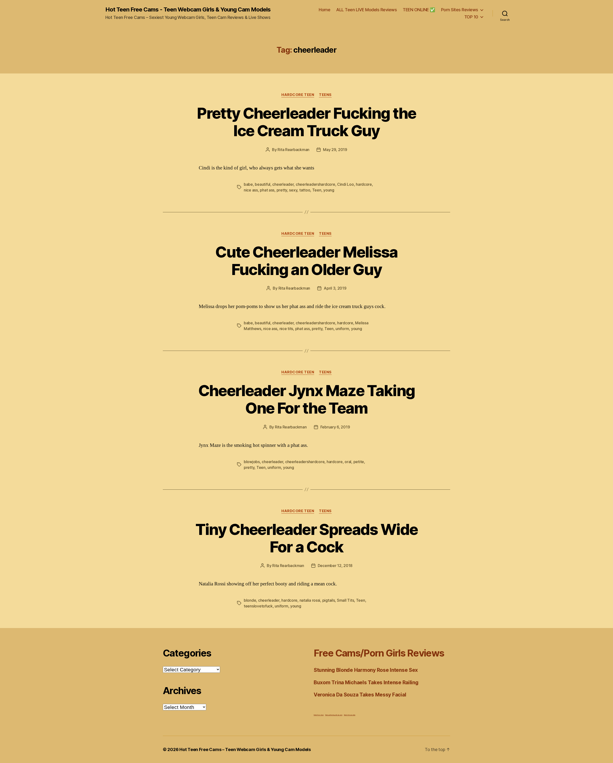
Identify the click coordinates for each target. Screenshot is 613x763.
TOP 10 (471, 16)
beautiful (262, 184)
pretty (282, 190)
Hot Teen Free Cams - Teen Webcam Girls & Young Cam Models (188, 9)
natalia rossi (310, 600)
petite (358, 461)
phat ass (267, 190)
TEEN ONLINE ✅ (419, 9)
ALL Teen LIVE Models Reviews (366, 9)
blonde (250, 600)
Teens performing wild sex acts (333, 715)
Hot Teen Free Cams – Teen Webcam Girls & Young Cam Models (245, 749)
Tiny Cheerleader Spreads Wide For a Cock (306, 538)
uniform (342, 328)
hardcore (364, 184)
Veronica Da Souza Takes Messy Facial (360, 695)
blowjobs (252, 461)
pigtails (328, 600)
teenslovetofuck (258, 606)
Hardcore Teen (297, 95)
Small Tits (345, 600)
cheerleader (283, 184)
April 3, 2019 (335, 288)
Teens (325, 95)
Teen (316, 190)
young (328, 190)
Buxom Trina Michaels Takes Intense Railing (366, 682)
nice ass (251, 190)
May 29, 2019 (335, 149)
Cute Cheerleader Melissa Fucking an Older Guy (306, 261)
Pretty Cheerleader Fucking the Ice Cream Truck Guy (306, 122)
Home (324, 9)
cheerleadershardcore (315, 184)
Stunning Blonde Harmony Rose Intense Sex (366, 670)
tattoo (304, 190)
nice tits (286, 328)
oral (348, 461)
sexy (293, 190)
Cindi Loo (345, 184)
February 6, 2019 (335, 427)
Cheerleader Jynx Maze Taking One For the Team (306, 399)
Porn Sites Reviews (459, 9)
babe (248, 184)
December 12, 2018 (335, 565)
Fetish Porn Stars (319, 715)
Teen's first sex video (349, 715)
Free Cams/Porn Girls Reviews (379, 653)
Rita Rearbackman (293, 149)
